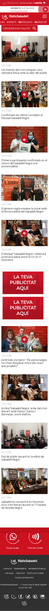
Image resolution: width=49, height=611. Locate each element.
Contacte (7, 569)
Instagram (6, 596)
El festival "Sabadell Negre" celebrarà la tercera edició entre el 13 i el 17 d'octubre (23, 257)
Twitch (35, 596)
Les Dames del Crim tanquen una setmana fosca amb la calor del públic (24, 71)
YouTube (42, 596)
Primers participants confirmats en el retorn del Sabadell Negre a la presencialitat (24, 163)
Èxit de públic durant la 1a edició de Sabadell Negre (22, 458)
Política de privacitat (24, 578)
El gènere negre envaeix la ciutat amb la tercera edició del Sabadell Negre (24, 210)
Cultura (6, 65)
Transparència (20, 569)
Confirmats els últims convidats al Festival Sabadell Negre (21, 116)
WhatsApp (24, 603)
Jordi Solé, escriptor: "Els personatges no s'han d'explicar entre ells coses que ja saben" (24, 363)
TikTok (28, 596)
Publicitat (20, 573)
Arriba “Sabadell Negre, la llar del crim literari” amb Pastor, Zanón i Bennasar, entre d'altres (24, 411)
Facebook (21, 596)
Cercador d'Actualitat (17, 28)
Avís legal (9, 573)
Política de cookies (35, 573)
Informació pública (37, 569)
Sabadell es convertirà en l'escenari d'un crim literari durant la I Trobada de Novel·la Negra (23, 505)
